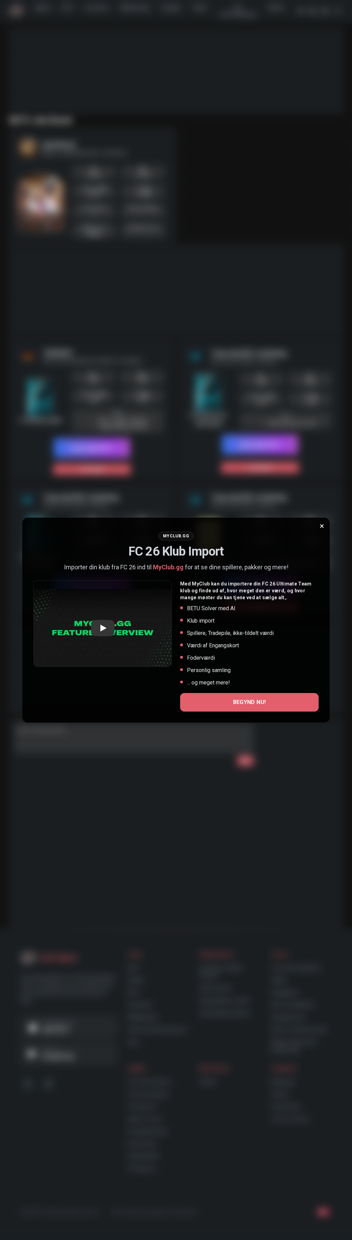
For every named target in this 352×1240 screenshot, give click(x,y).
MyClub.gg (168, 567)
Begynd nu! (249, 702)
